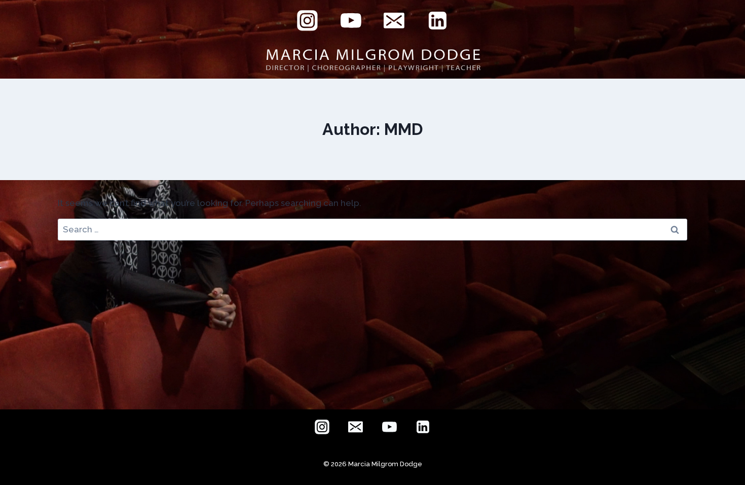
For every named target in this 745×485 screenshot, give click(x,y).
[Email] (394, 21)
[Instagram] (307, 21)
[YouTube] (350, 21)
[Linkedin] (438, 21)
